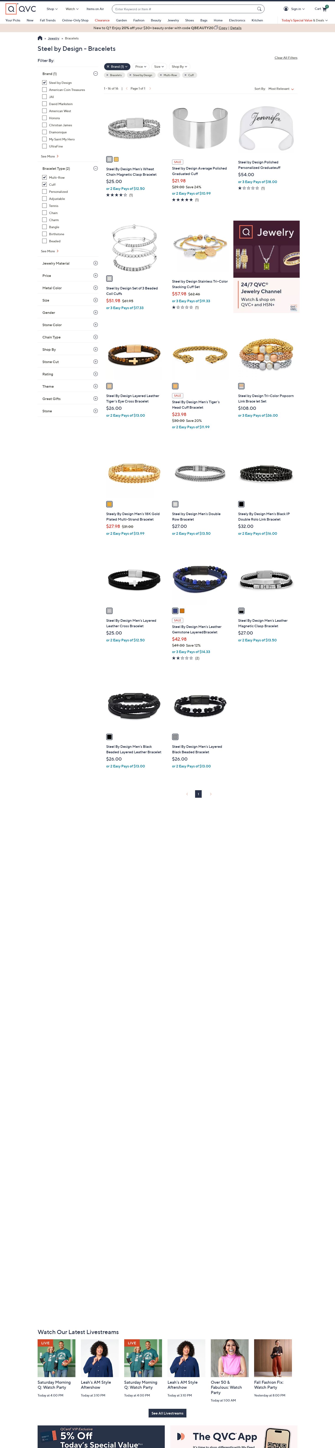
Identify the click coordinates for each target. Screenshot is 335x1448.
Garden (121, 20)
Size (45, 300)
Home (218, 20)
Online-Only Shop (75, 20)
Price (46, 275)
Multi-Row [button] (170, 75)
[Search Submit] (260, 9)
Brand (49, 73)
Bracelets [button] (116, 75)
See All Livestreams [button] (167, 1413)
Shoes (189, 20)
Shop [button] (50, 9)
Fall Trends (48, 20)
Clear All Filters (286, 57)
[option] (167, 28)
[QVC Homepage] (40, 38)
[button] (287, 9)
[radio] (109, 159)
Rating (47, 374)
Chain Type (51, 337)
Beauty (156, 20)
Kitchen (257, 20)
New (30, 20)
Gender (48, 312)
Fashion (138, 20)
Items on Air (95, 9)
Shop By (49, 349)
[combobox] (183, 9)
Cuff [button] (191, 75)
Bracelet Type (56, 168)
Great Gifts (51, 398)
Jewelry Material (56, 263)
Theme (48, 386)
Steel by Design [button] (142, 75)
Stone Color (52, 325)
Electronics (237, 20)
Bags (203, 20)
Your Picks (12, 20)
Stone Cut (50, 361)
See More (48, 156)
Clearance (102, 20)
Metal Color (52, 288)
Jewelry (173, 20)
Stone (47, 411)
